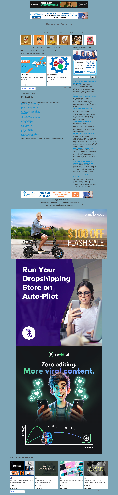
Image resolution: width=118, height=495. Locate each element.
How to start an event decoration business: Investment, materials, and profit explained (84, 95)
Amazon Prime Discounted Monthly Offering (30, 128)
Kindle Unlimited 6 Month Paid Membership (30, 117)
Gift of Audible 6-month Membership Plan (30, 110)
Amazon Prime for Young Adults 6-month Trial (31, 119)
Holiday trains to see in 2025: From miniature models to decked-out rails (83, 162)
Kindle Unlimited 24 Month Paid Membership (31, 106)
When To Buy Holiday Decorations (82, 121)
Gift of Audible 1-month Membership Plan (30, 111)
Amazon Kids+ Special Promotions (28, 130)
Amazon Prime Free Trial (26, 122)
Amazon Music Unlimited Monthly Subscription (31, 133)
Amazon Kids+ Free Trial (26, 129)
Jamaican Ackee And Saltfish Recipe (83, 148)
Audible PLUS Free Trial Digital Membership (31, 115)
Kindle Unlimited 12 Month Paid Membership (31, 112)
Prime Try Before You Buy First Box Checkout (31, 131)
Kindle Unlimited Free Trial (27, 124)
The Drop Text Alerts (25, 116)
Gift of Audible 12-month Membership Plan (30, 104)
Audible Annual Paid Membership (28, 103)
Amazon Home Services (26, 125)
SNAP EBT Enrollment (26, 113)
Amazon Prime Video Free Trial (28, 135)
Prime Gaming (24, 126)
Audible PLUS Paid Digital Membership (29, 107)
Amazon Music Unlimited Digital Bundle (30, 134)
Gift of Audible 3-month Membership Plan (30, 108)
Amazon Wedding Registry (27, 121)
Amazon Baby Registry (26, 120)
